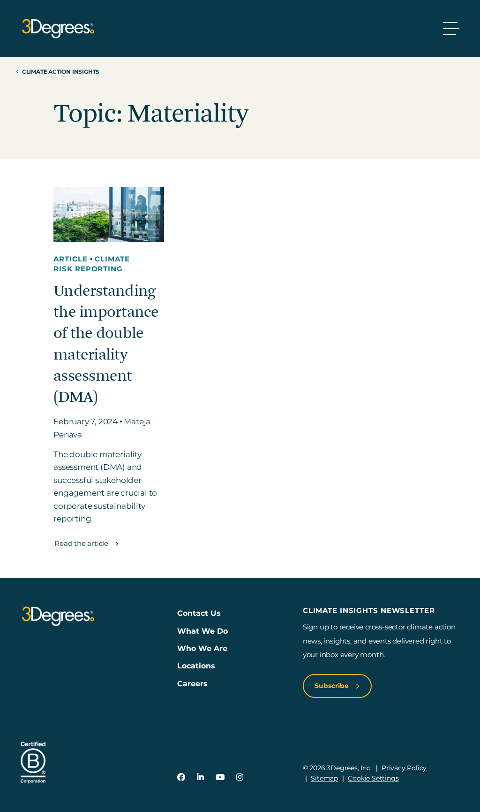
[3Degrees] (58, 28)
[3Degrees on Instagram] (239, 777)
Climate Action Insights (60, 71)
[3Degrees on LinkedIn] (200, 777)
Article (71, 259)
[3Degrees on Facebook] (181, 777)
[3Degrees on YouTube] (220, 777)
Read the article (82, 543)
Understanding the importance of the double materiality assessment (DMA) (105, 344)
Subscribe (333, 685)
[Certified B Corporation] (33, 762)
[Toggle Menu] (451, 28)
